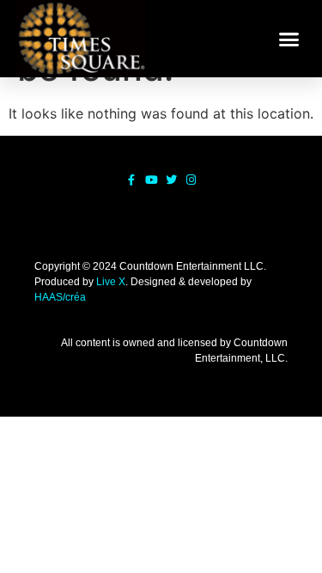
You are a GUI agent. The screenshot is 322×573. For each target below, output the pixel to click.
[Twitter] (171, 180)
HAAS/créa (60, 297)
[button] (289, 38)
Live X (110, 282)
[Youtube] (151, 180)
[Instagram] (191, 180)
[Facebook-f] (131, 180)
